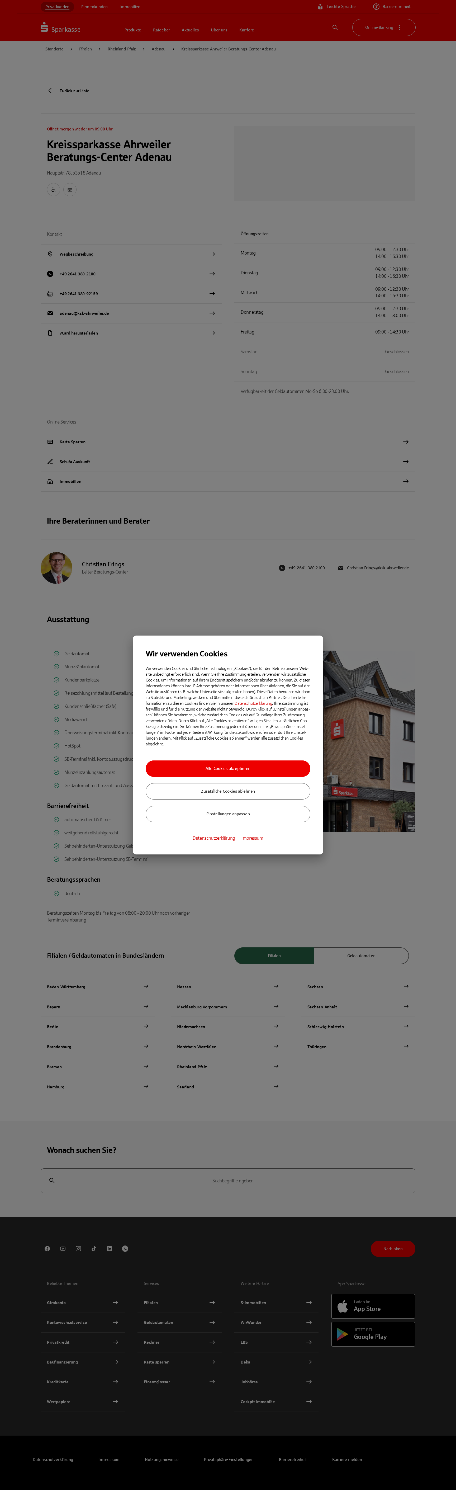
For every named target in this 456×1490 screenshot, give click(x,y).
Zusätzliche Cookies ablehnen (228, 791)
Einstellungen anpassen (228, 814)
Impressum (252, 838)
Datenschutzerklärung (253, 703)
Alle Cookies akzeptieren (228, 768)
